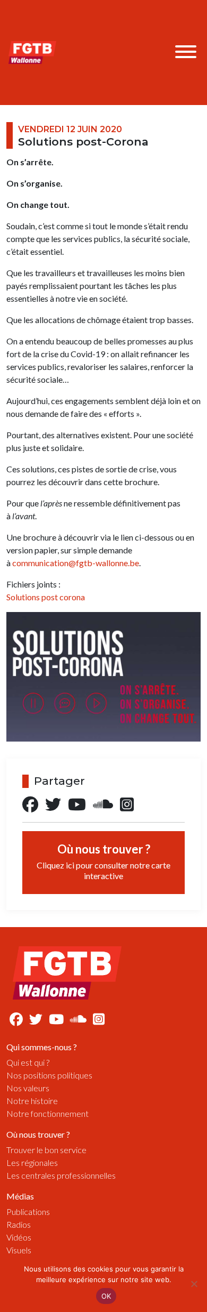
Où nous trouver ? (103, 861)
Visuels (18, 1250)
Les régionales (32, 1162)
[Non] (193, 1283)
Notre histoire (32, 1101)
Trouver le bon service (46, 1150)
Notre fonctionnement (47, 1113)
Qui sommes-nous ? (41, 1047)
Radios (18, 1224)
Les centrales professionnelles (61, 1175)
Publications (28, 1211)
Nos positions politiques (49, 1075)
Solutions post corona (45, 597)
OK (106, 1296)
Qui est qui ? (27, 1062)
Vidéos (18, 1237)
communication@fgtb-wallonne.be (75, 563)
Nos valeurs (27, 1088)
